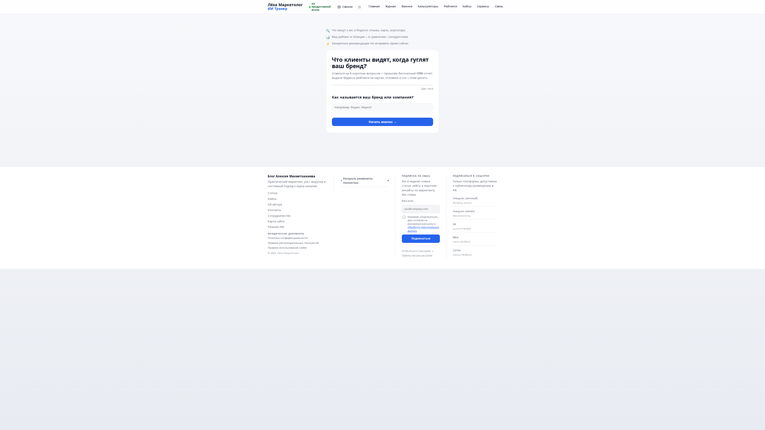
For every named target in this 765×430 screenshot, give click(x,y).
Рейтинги (450, 6)
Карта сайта (276, 221)
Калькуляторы (428, 6)
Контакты (274, 210)
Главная (374, 6)
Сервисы (483, 6)
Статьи (272, 193)
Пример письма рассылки (417, 255)
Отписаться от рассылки (416, 251)
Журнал (390, 6)
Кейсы (467, 6)
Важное (407, 6)
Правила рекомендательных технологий (293, 243)
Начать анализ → (382, 122)
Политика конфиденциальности (288, 238)
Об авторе (275, 204)
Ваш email (407, 200)
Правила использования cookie (287, 247)
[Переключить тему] (359, 7)
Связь (499, 6)
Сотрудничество (279, 216)
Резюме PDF (276, 227)
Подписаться (420, 238)
